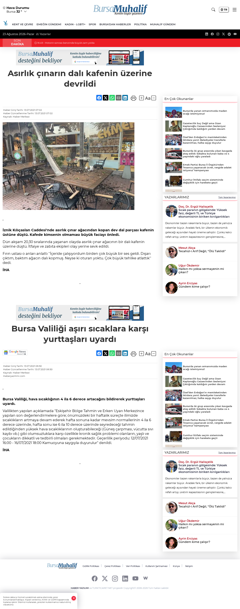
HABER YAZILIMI (80, 588)
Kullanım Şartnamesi (156, 566)
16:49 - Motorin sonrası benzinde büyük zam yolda (66, 42)
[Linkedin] (125, 578)
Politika (140, 24)
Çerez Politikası (113, 566)
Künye (176, 566)
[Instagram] (115, 578)
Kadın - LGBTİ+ (75, 24)
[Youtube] (135, 578)
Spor (92, 24)
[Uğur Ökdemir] (171, 270)
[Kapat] (74, 598)
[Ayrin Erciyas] (171, 287)
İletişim (189, 566)
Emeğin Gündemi (49, 24)
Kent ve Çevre (22, 24)
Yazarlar (45, 34)
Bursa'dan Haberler (115, 24)
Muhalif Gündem (163, 24)
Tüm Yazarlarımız (227, 197)
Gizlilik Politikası (91, 566)
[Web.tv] (145, 578)
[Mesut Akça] (171, 252)
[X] (105, 578)
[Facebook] (94, 578)
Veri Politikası (133, 566)
